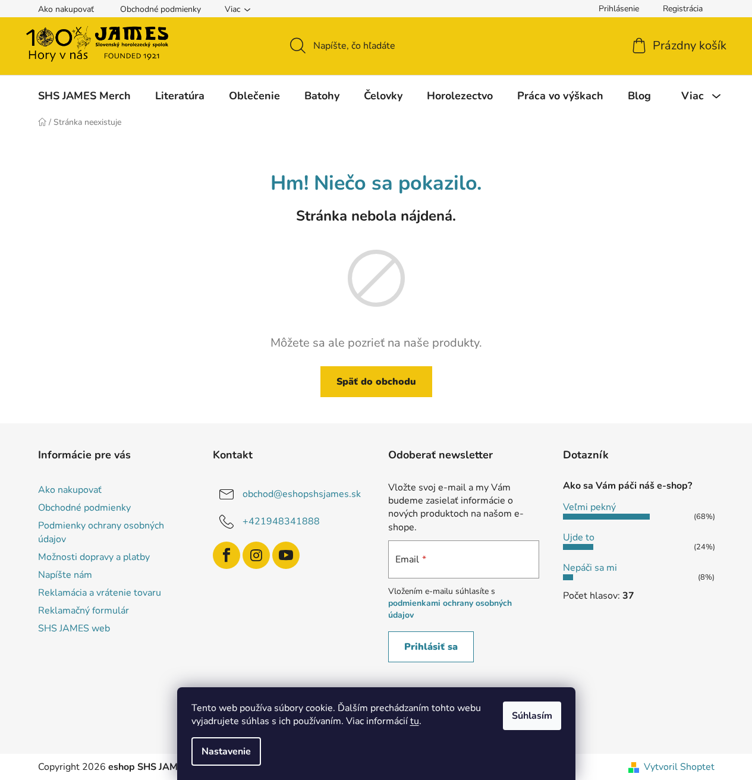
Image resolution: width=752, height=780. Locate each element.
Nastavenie (226, 751)
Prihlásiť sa (431, 646)
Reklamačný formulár (83, 610)
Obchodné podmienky (160, 9)
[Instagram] (256, 555)
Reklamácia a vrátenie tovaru (99, 592)
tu (414, 721)
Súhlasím (532, 715)
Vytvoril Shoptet (679, 766)
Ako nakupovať (66, 9)
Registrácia (683, 8)
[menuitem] (84, 96)
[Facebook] (226, 555)
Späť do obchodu (376, 381)
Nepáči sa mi (590, 567)
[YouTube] (286, 555)
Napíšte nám (65, 574)
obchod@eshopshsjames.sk (302, 494)
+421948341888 (281, 521)
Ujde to (578, 537)
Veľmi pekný (589, 507)
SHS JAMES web (74, 628)
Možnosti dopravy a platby (94, 557)
